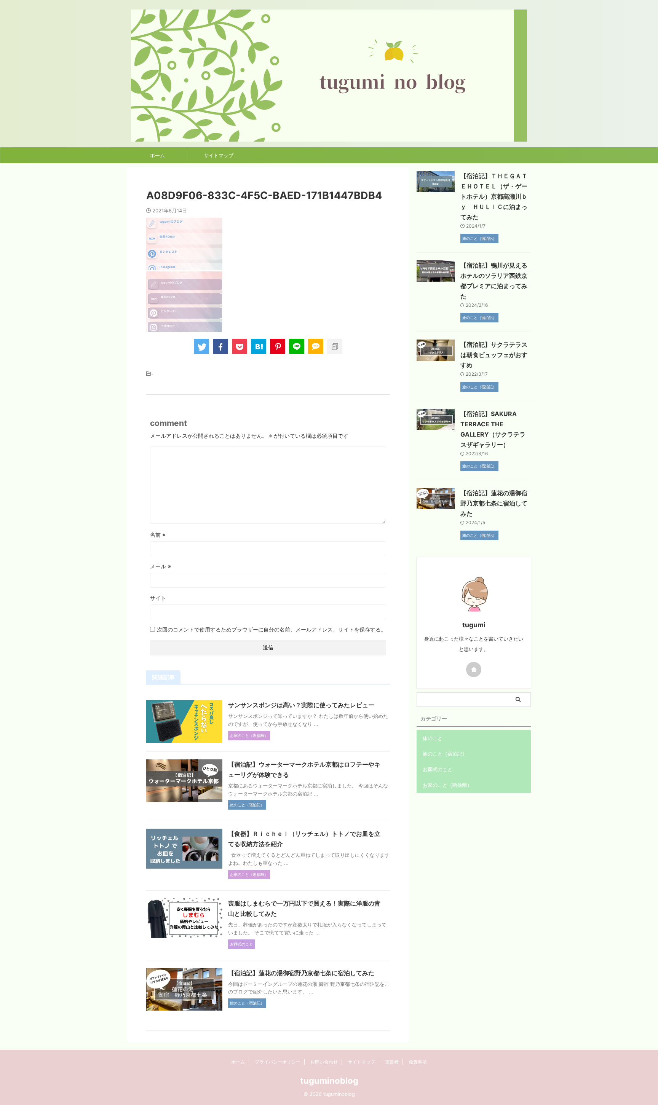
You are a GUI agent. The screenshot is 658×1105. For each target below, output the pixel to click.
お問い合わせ (324, 1062)
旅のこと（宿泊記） (445, 754)
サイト (158, 598)
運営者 (392, 1062)
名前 (158, 534)
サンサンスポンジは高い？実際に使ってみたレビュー (301, 705)
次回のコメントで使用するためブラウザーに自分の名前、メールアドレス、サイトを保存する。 (271, 629)
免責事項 (418, 1062)
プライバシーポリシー (277, 1062)
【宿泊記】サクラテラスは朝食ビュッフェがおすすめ (493, 355)
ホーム (157, 155)
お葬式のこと (437, 769)
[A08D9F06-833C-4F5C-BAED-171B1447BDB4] (258, 346)
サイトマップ (218, 155)
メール (160, 566)
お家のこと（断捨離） (447, 785)
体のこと (432, 738)
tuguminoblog (329, 1081)
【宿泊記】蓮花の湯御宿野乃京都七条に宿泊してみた (301, 973)
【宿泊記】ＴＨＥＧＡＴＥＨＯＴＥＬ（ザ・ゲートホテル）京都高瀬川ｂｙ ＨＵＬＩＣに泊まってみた (493, 196)
